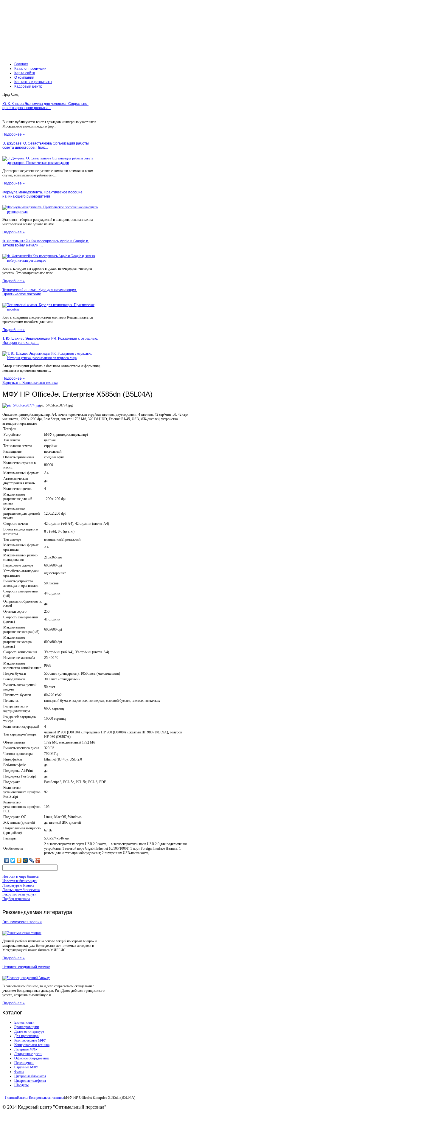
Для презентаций (26, 1036)
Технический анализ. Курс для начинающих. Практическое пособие (39, 292)
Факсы (19, 1072)
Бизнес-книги (24, 1022)
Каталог (23, 1097)
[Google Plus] (38, 860)
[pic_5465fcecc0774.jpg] (21, 405)
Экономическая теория (22, 922)
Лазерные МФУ (26, 1049)
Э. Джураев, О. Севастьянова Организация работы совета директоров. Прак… (45, 145)
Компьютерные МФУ (30, 1040)
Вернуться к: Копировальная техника (30, 383)
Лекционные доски (28, 1054)
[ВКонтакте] (7, 860)
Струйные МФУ (26, 1067)
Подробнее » (13, 134)
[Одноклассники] (19, 860)
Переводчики (24, 1063)
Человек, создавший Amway (26, 967)
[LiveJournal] (32, 860)
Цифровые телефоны (30, 1080)
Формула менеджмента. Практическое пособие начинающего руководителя (42, 194)
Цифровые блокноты (30, 1076)
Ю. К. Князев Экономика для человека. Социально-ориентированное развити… (45, 106)
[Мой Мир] (25, 860)
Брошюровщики (26, 1027)
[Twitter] (13, 860)
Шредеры (21, 1085)
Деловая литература (29, 1031)
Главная (11, 1097)
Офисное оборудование (31, 1058)
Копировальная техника (31, 1045)
